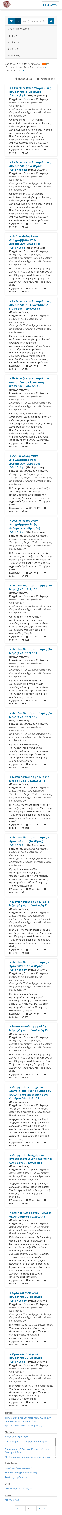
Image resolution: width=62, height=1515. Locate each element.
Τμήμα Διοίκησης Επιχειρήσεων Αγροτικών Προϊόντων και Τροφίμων (28, 1419)
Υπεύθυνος (14, 55)
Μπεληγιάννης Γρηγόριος (21, 1472)
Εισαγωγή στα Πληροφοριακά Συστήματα (27, 1443)
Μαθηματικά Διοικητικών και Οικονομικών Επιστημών (27, 1458)
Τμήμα (12, 35)
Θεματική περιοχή (18, 28)
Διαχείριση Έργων (16, 1436)
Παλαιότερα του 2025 (18, 1488)
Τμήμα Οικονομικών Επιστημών (23, 1425)
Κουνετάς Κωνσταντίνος (19, 1467)
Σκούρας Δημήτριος (16, 1477)
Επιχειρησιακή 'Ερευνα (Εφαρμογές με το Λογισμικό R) (27, 1451)
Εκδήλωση (13, 48)
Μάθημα (13, 42)
